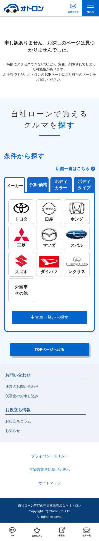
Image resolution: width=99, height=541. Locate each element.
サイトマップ (50, 483)
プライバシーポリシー (49, 456)
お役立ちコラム (18, 421)
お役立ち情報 (18, 410)
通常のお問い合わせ (22, 386)
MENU (90, 12)
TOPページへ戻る (49, 349)
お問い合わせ (18, 375)
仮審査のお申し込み (22, 396)
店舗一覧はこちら (72, 168)
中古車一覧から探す (50, 317)
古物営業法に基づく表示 (49, 469)
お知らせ (12, 431)
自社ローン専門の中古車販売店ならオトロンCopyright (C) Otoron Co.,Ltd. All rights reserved (49, 511)
